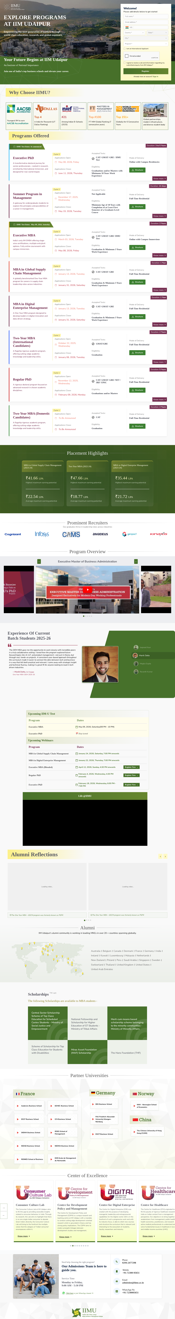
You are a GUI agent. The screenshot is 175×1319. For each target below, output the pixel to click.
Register (145, 71)
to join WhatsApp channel (78, 1293)
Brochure (139, 170)
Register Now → (131, 767)
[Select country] (127, 27)
